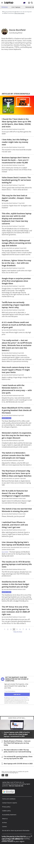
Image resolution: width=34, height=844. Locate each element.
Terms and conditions (8, 799)
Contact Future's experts (9, 803)
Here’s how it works (19, 13)
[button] (2, 2)
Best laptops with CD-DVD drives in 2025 (18, 764)
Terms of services (22, 697)
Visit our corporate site (16, 786)
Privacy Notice (23, 699)
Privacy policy (6, 807)
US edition (16, 839)
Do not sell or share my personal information (15, 830)
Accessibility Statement (9, 814)
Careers (4, 826)
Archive (4, 822)
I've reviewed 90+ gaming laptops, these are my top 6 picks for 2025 (18, 757)
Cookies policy (6, 811)
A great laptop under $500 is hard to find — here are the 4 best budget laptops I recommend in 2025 (17, 734)
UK (6, 775)
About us (5, 818)
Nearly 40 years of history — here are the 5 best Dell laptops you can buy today (17, 743)
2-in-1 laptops (16, 7)
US (3, 775)
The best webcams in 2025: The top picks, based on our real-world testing (17, 751)
